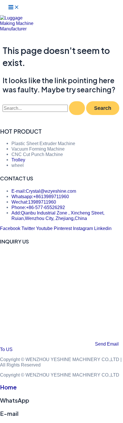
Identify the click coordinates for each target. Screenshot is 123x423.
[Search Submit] (77, 108)
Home (8, 387)
